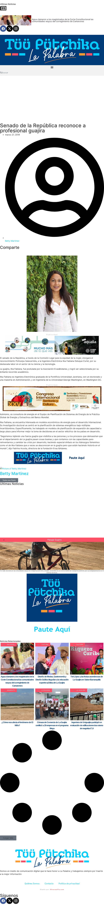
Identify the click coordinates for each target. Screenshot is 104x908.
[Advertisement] (52, 101)
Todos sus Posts (9, 480)
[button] (52, 67)
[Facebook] (3, 28)
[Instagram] (16, 28)
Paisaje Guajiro (54, 539)
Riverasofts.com (57, 889)
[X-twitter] (9, 28)
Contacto (49, 883)
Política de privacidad (69, 883)
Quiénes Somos (32, 883)
